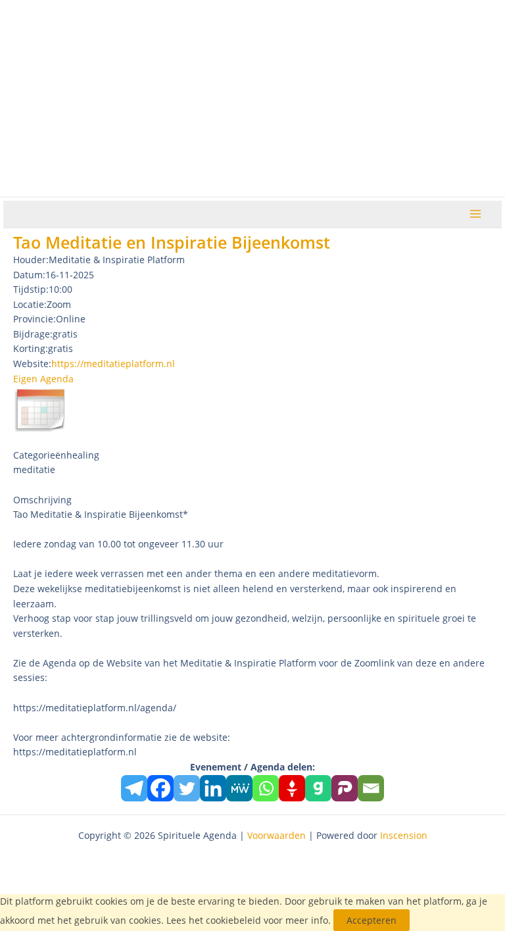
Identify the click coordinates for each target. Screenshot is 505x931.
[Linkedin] (213, 788)
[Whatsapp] (265, 788)
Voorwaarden (276, 835)
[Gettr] (292, 788)
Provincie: (34, 319)
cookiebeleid (233, 920)
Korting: (30, 348)
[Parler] (344, 788)
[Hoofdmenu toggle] (475, 214)
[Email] (371, 788)
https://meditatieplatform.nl (113, 363)
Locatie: (30, 304)
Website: (32, 363)
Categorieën (39, 455)
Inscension (403, 835)
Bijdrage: (33, 334)
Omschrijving (42, 499)
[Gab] (318, 788)
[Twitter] (187, 788)
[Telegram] (134, 788)
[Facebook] (160, 788)
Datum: (29, 274)
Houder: (31, 259)
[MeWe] (239, 788)
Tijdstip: (31, 289)
